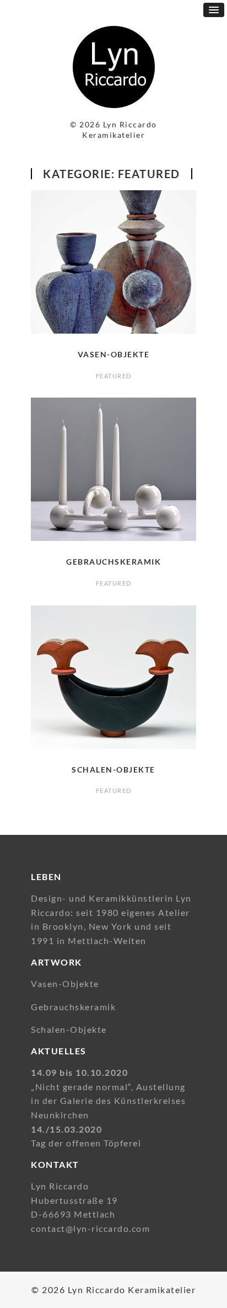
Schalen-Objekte (113, 769)
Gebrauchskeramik (113, 561)
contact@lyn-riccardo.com (90, 1228)
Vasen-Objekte (114, 354)
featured (114, 375)
